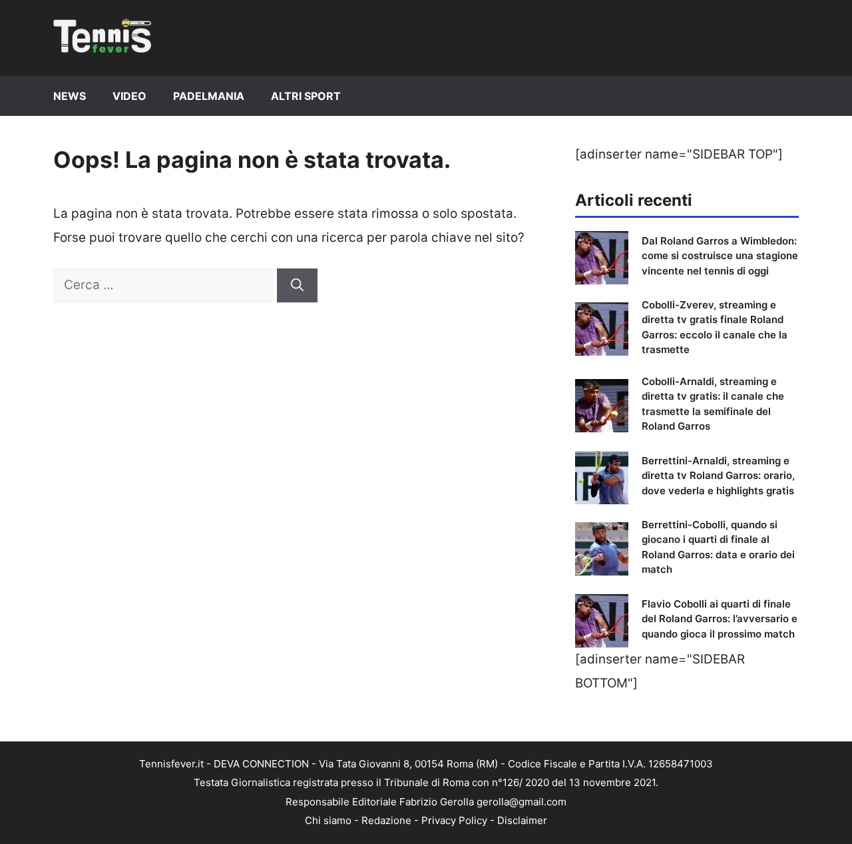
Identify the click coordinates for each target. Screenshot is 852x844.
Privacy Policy (454, 820)
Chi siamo (328, 820)
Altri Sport (306, 96)
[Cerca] (297, 285)
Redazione (386, 820)
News (69, 96)
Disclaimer (522, 820)
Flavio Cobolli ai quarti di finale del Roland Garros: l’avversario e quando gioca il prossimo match (719, 619)
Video (129, 96)
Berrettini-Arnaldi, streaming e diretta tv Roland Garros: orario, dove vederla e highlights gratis (718, 475)
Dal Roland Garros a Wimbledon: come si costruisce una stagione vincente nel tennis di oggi (720, 255)
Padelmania (208, 96)
